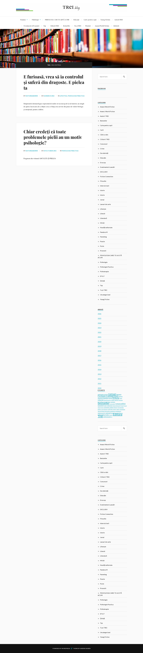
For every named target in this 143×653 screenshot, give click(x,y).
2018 (99, 351)
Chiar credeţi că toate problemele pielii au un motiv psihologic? (53, 137)
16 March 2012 (49, 96)
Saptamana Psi (101, 413)
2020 (99, 341)
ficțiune (116, 398)
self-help (110, 409)
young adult (112, 404)
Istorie (102, 190)
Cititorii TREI (54, 26)
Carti (102, 130)
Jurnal (102, 200)
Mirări (102, 223)
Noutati (88, 26)
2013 (99, 374)
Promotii (103, 251)
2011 (99, 383)
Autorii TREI (118, 20)
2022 (99, 332)
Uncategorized (105, 295)
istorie (110, 398)
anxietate (113, 402)
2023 (99, 328)
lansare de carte (116, 405)
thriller (107, 415)
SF (111, 416)
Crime (102, 148)
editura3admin (32, 96)
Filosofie (103, 181)
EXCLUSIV (103, 172)
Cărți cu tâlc (104, 135)
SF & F (102, 276)
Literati (102, 213)
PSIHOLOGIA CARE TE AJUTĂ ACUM (57, 20)
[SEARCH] (124, 77)
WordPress (66, 648)
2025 (99, 318)
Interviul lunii (104, 186)
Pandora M (104, 232)
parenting (101, 405)
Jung (121, 398)
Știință (102, 281)
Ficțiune (23, 20)
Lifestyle (116, 26)
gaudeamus (118, 411)
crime (114, 409)
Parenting (103, 237)
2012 (99, 379)
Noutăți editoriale (106, 227)
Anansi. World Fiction (107, 111)
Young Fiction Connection (104, 411)
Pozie (102, 246)
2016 (99, 360)
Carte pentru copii (90, 20)
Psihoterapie (104, 271)
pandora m (113, 411)
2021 (99, 337)
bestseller (104, 403)
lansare (119, 394)
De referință (104, 153)
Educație (76, 20)
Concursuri (103, 144)
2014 (99, 369)
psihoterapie (107, 417)
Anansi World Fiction (102, 26)
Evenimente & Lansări (31, 26)
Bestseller (66, 26)
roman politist (120, 404)
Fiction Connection (106, 176)
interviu (116, 400)
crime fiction (122, 409)
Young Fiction (105, 20)
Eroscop (103, 162)
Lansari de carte (105, 204)
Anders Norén (85, 648)
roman (112, 394)
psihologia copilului (109, 407)
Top (44, 26)
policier (121, 396)
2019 (99, 346)
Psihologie (35, 20)
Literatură (103, 218)
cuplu (117, 409)
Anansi (115, 407)
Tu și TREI (77, 26)
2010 (99, 388)
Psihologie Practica (76, 96)
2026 (99, 314)
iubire (105, 405)
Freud (122, 405)
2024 (99, 323)
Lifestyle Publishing (103, 398)
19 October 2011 (50, 151)
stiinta (112, 400)
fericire (111, 415)
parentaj (121, 400)
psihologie (110, 405)
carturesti (108, 413)
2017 (99, 355)
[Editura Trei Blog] (71, 10)
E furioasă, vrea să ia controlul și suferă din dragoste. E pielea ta (54, 82)
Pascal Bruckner (107, 400)
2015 (99, 365)
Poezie (102, 241)
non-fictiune (104, 409)
